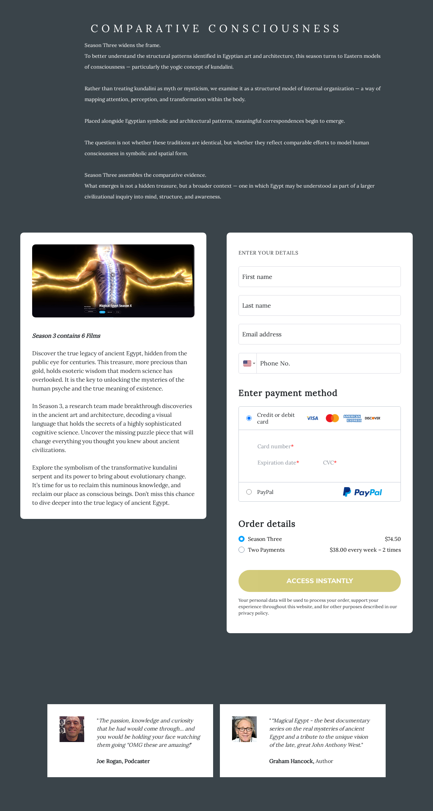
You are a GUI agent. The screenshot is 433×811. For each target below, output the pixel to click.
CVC (328, 462)
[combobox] (247, 363)
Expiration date (276, 462)
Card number (274, 446)
